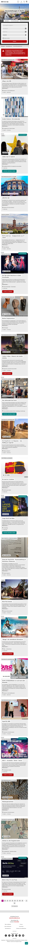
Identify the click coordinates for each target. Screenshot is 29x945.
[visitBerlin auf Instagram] (16, 935)
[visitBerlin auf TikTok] (20, 935)
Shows (3, 618)
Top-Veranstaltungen (15, 20)
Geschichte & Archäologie (8, 60)
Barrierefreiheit (18, 940)
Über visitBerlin (8, 924)
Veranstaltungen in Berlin (14, 11)
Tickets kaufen (7, 373)
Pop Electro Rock (6, 254)
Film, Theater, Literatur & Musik (9, 538)
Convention (21, 926)
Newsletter (16, 921)
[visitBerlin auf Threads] (9, 935)
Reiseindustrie (8, 928)
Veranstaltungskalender (14, 13)
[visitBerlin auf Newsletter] (23, 935)
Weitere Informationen (9, 171)
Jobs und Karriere (7, 926)
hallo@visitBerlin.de (14, 918)
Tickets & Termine (8, 291)
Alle (1, 20)
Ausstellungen (5, 214)
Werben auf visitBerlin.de (21, 928)
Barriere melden (24, 940)
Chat (26, 943)
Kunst (3, 135)
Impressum (3, 940)
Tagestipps (7, 20)
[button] (21, 2)
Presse (21, 924)
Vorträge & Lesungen (7, 458)
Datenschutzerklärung (10, 940)
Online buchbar (7, 38)
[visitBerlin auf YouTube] (13, 935)
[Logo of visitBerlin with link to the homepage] (4, 2)
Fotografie (4, 97)
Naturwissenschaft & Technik (9, 176)
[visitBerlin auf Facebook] (6, 935)
